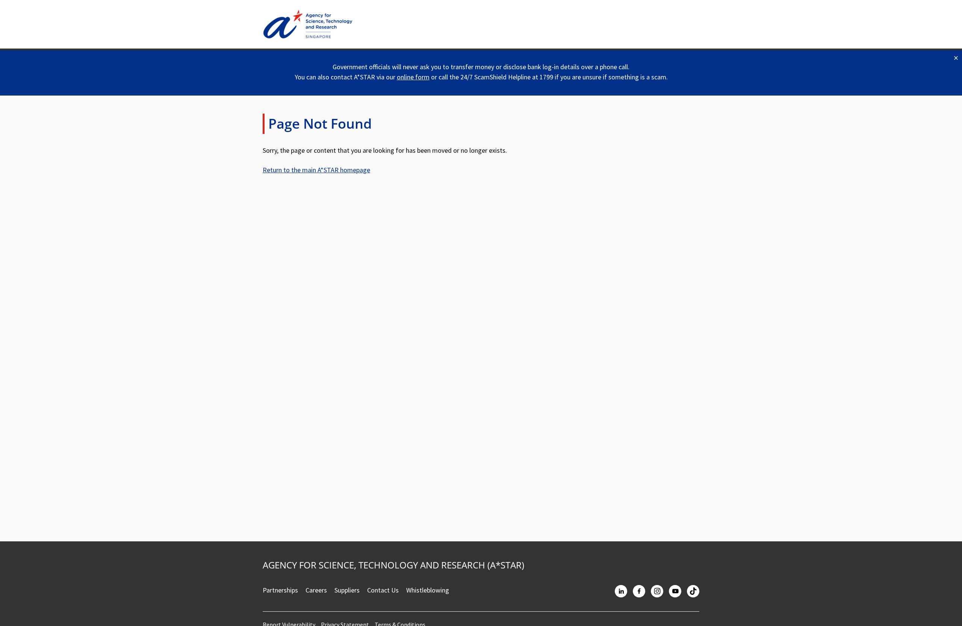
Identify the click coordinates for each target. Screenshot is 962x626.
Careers (316, 590)
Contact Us (383, 590)
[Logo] (308, 24)
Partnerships (280, 590)
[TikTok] (693, 591)
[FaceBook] (639, 591)
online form (413, 77)
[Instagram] (657, 591)
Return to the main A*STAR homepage (316, 170)
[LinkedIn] (621, 591)
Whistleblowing (427, 590)
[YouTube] (675, 591)
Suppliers (347, 590)
